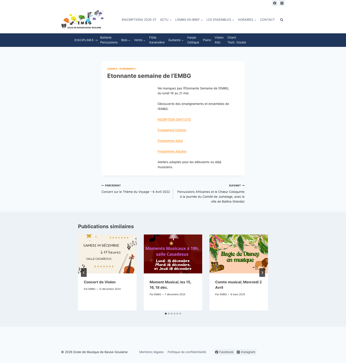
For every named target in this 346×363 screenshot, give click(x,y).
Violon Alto (219, 40)
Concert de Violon (100, 282)
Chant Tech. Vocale (236, 40)
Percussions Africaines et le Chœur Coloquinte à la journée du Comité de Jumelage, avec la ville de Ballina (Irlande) (211, 193)
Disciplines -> (86, 40)
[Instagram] (282, 3)
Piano (207, 40)
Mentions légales (151, 352)
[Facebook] (275, 3)
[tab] (166, 314)
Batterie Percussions (109, 40)
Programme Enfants (172, 130)
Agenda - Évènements (121, 68)
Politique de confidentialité (187, 352)
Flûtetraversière (157, 40)
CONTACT (267, 19)
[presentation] (107, 253)
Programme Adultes (172, 151)
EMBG (91, 288)
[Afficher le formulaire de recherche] (281, 20)
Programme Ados (170, 141)
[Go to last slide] (84, 272)
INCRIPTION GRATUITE (174, 119)
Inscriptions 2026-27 (139, 19)
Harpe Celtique (193, 40)
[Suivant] (262, 272)
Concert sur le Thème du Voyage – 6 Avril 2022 (135, 189)
